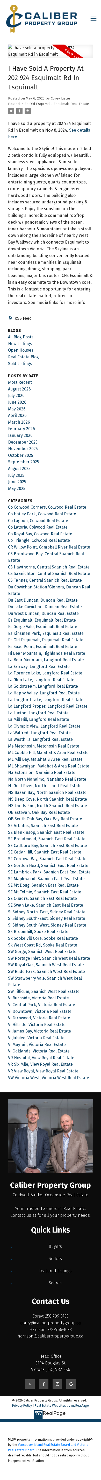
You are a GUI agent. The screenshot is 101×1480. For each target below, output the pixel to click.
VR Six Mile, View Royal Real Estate (40, 1064)
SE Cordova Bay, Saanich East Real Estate (47, 858)
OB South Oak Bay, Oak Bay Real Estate (45, 818)
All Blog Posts (20, 337)
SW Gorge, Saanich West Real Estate (42, 951)
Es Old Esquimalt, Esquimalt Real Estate (57, 104)
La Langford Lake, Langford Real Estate (45, 699)
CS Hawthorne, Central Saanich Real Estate (49, 567)
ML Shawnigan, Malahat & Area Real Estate (48, 766)
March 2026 (19, 422)
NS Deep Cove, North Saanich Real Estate (47, 799)
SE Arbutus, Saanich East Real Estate (43, 825)
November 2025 (23, 448)
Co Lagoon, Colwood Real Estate (38, 520)
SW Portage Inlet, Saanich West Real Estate (49, 958)
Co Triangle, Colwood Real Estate (39, 540)
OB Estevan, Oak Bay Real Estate (39, 812)
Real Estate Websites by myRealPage (62, 1405)
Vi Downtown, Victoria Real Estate (39, 1011)
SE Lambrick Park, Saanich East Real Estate (49, 872)
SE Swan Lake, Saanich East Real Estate (45, 905)
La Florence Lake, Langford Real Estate (45, 673)
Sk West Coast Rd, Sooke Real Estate (42, 945)
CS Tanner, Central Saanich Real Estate (45, 580)
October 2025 (20, 455)
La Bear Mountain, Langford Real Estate (46, 659)
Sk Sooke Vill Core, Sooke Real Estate (43, 938)
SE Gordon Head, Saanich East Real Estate (48, 865)
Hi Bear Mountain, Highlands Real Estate (46, 653)
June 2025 (17, 481)
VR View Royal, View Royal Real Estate (43, 1071)
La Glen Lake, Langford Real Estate (41, 679)
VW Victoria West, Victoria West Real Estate (48, 1077)
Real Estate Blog (23, 356)
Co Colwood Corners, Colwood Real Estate (47, 507)
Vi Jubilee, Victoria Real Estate (36, 1037)
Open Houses (20, 350)
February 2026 (21, 428)
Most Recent (20, 382)
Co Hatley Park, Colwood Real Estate (42, 513)
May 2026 (17, 409)
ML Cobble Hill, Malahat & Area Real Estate (48, 752)
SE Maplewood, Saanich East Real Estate (46, 878)
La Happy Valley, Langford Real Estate (44, 693)
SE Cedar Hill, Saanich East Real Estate (44, 852)
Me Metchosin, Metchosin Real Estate (43, 746)
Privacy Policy (22, 1405)
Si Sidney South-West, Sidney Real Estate (47, 925)
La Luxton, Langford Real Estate (38, 712)
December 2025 (23, 442)
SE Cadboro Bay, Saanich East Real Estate (47, 845)
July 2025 (16, 475)
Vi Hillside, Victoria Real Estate (37, 1024)
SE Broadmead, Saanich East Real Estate (46, 838)
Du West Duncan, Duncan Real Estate (43, 613)
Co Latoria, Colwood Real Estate (38, 527)
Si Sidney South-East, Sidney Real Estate (46, 918)
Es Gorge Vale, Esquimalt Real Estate (42, 626)
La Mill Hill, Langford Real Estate (38, 719)
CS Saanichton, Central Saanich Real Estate (49, 573)
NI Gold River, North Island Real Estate (45, 785)
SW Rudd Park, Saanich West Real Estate (46, 971)
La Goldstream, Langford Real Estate (43, 686)
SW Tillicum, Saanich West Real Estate (44, 991)
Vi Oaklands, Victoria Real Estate (39, 1051)
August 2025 (19, 468)
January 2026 (20, 435)
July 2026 (16, 395)
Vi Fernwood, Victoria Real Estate (39, 1017)
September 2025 (23, 461)
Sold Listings (20, 363)
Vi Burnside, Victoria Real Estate (38, 997)
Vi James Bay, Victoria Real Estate (39, 1031)
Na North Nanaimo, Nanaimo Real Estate (47, 779)
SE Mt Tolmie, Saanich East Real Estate (44, 892)
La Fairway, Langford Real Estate (39, 666)
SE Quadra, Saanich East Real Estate (42, 898)
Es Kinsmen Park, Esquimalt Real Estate (46, 633)
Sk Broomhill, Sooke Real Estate (38, 931)
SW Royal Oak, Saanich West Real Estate (46, 964)
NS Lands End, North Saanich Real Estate (47, 805)
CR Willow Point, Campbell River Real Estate (49, 547)
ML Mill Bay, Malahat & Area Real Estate (45, 759)
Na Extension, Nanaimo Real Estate (41, 772)
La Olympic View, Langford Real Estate (44, 726)
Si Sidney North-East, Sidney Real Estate (46, 911)
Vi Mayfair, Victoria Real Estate (37, 1044)
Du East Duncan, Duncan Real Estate (43, 600)
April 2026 (17, 415)
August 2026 (19, 389)
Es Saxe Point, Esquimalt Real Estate (42, 646)
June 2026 (17, 402)
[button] (30, 1384)
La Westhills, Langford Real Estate (40, 739)
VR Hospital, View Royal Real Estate (41, 1057)
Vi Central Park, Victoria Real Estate (41, 1004)
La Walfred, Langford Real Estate (39, 732)
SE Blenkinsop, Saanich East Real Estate (46, 832)
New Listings (20, 343)
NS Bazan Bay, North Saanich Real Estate (47, 792)
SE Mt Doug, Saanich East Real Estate (43, 885)
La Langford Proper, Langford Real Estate (48, 706)
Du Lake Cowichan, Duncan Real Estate (45, 606)
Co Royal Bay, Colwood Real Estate (40, 533)
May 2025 (16, 488)
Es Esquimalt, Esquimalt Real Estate (42, 620)
